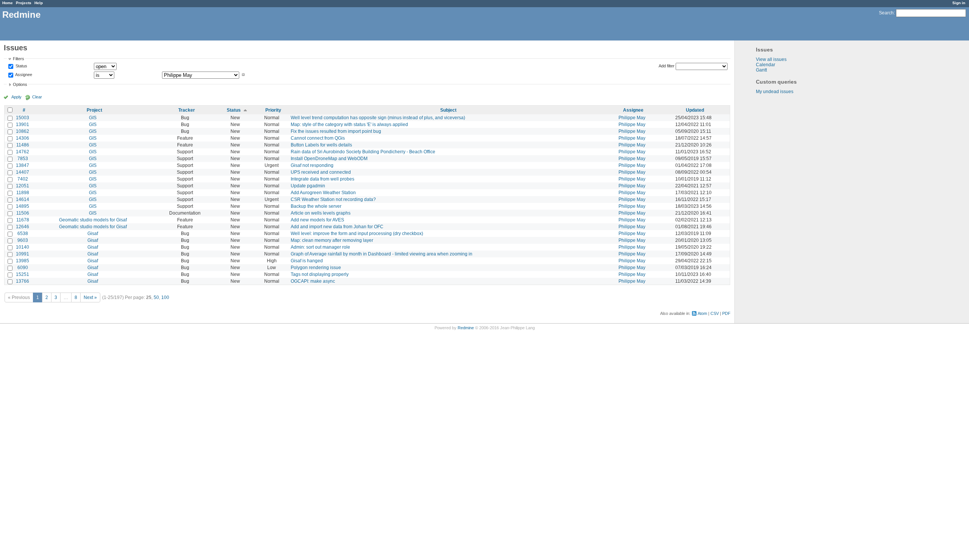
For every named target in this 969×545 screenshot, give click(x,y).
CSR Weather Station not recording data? (333, 199)
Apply (16, 97)
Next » (90, 297)
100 (165, 297)
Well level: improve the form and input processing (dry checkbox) (357, 233)
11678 (22, 220)
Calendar (765, 64)
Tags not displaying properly (320, 274)
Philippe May (631, 117)
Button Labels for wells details (321, 145)
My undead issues (774, 91)
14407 (22, 172)
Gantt (761, 70)
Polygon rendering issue (316, 267)
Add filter (667, 66)
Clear (37, 97)
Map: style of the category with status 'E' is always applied (349, 124)
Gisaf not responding (312, 165)
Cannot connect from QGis (318, 138)
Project (94, 110)
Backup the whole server (316, 206)
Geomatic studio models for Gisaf (93, 220)
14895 (22, 206)
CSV (714, 313)
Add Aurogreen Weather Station (323, 192)
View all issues (771, 59)
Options (20, 84)
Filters (18, 58)
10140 (22, 247)
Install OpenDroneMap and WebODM (329, 158)
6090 (22, 267)
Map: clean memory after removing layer (332, 240)
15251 (22, 274)
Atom (702, 313)
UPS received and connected (321, 172)
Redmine (466, 327)
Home (7, 3)
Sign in (958, 3)
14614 (22, 199)
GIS (93, 117)
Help (38, 3)
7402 (22, 179)
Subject (448, 110)
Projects (23, 3)
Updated (695, 110)
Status (20, 66)
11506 (22, 213)
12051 (22, 185)
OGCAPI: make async (313, 281)
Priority (273, 110)
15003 (22, 117)
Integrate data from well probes (322, 179)
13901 (22, 124)
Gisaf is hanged (307, 260)
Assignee (23, 74)
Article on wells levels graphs (321, 213)
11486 (22, 145)
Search (886, 13)
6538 (22, 233)
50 (156, 297)
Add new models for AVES (317, 220)
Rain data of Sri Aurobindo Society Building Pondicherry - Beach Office (363, 151)
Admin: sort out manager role (320, 247)
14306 (22, 138)
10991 (22, 254)
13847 (22, 165)
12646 (22, 226)
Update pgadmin (308, 185)
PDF (726, 313)
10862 (22, 131)
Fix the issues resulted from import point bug (336, 131)
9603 (22, 240)
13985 (22, 260)
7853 (22, 158)
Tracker (186, 110)
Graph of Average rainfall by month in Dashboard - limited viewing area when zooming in (381, 254)
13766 (22, 281)
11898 (22, 192)
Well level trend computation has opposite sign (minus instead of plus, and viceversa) (378, 117)
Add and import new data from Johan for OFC (337, 226)
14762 (22, 151)
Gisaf (92, 233)
